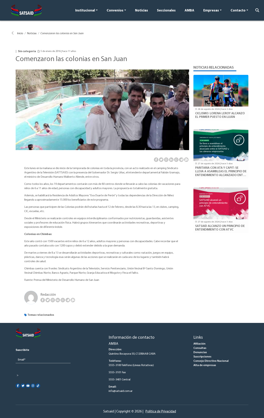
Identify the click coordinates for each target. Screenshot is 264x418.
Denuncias (200, 352)
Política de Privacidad (160, 411)
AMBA (189, 10)
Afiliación (199, 343)
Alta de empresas (204, 365)
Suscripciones (202, 356)
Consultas (199, 348)
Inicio (20, 33)
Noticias (141, 10)
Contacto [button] (238, 10)
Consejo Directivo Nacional (211, 361)
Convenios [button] (115, 10)
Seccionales (166, 10)
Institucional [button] (85, 10)
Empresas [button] (211, 10)
